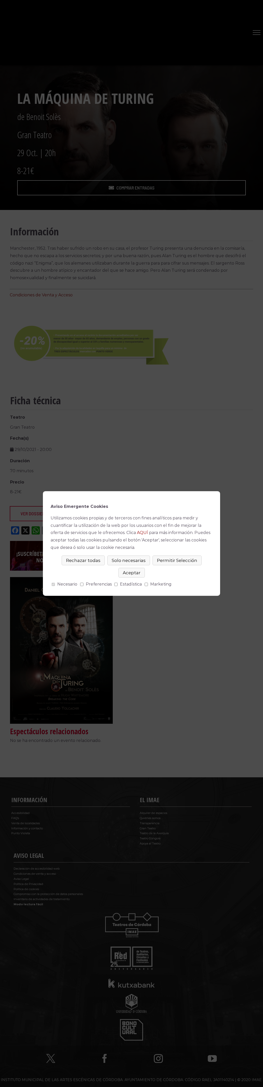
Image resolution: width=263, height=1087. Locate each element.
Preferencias (99, 584)
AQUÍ (142, 532)
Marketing (161, 584)
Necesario (67, 584)
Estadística (131, 584)
